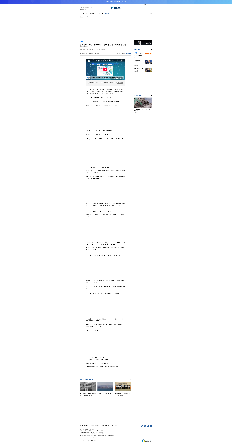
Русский (150, 4)
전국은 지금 (85, 13)
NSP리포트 (92, 13)
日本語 (144, 4)
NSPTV (107, 13)
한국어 (138, 4)
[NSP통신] (116, 8)
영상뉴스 (81, 16)
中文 (147, 4)
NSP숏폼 (86, 16)
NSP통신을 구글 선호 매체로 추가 (113, 1)
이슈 (103, 13)
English (141, 4)
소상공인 (98, 13)
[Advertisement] (158, 53)
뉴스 (81, 13)
